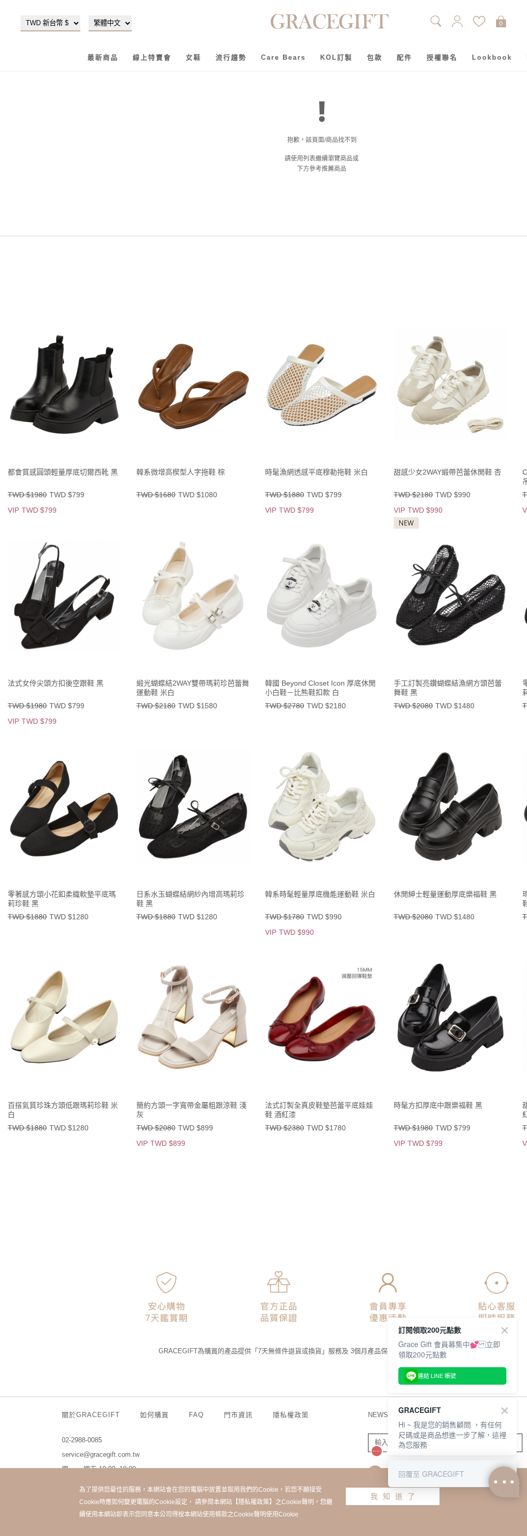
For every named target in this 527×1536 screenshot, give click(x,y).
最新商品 (102, 57)
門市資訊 (238, 1415)
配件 (404, 57)
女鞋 (193, 57)
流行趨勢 (231, 57)
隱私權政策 (291, 1415)
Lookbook (492, 57)
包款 (374, 57)
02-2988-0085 (82, 1440)
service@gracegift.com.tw (100, 1454)
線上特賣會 (152, 57)
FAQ (196, 1415)
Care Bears (283, 57)
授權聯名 (442, 57)
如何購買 (154, 1415)
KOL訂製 (336, 57)
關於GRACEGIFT (91, 1415)
